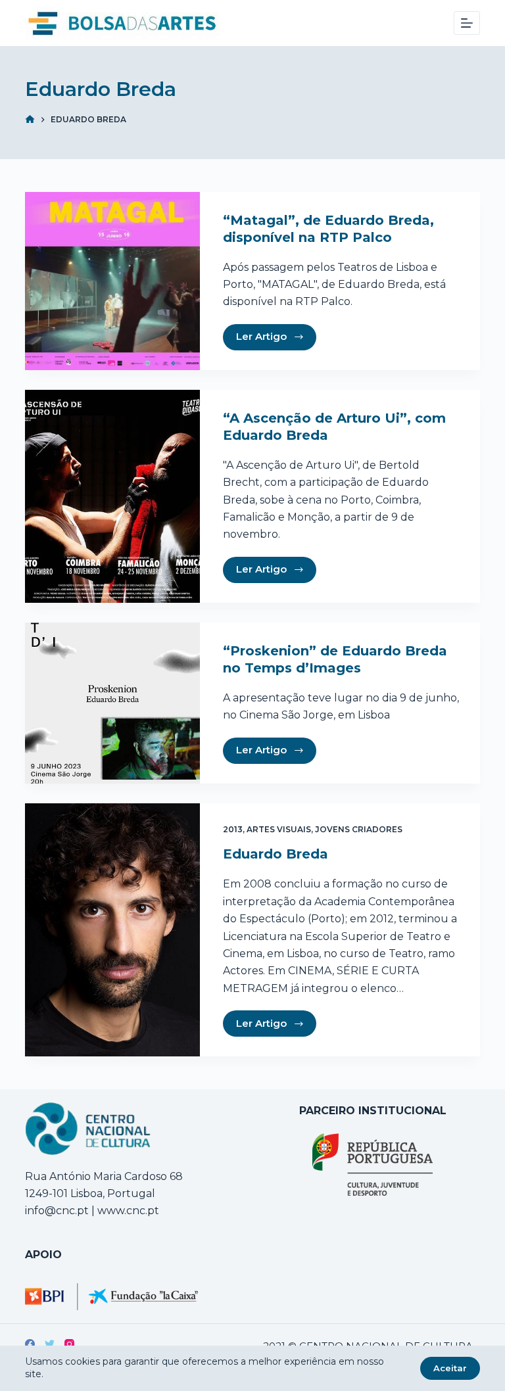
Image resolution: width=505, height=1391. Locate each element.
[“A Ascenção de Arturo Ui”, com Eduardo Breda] (112, 496)
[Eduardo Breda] (112, 930)
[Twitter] (50, 1344)
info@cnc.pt (57, 1210)
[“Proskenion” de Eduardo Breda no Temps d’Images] (112, 703)
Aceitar (450, 1368)
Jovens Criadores (358, 829)
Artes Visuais (279, 829)
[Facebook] (30, 1344)
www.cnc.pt (127, 1210)
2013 (233, 829)
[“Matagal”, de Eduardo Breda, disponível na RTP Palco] (112, 281)
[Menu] (467, 23)
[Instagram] (69, 1344)
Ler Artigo (261, 336)
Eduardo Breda (275, 854)
